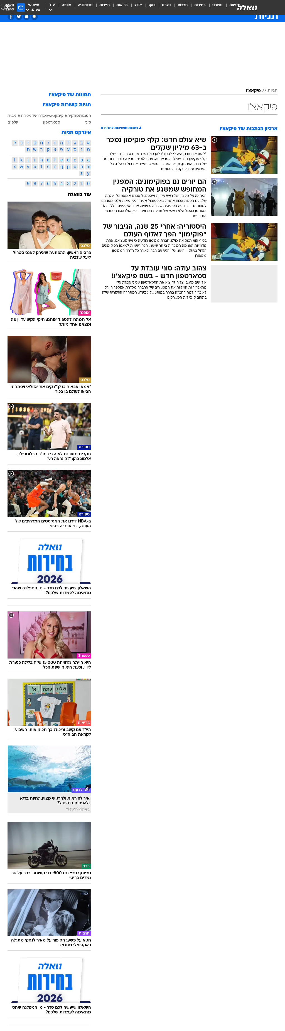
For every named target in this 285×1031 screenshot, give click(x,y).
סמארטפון (51, 122)
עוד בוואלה (79, 194)
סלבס (166, 5)
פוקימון (61, 115)
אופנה (66, 5)
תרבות (183, 5)
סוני (88, 122)
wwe (51, 115)
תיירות (104, 5)
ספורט (217, 5)
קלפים (13, 122)
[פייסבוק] (11, 16)
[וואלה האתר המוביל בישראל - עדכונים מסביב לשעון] (247, 7)
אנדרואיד (39, 115)
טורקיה (73, 115)
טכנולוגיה (85, 5)
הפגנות (85, 115)
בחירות (200, 5)
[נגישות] (7, 7)
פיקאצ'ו (253, 91)
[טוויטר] (18, 16)
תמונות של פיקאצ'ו (70, 95)
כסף (152, 5)
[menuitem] (214, 8)
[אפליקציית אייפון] (26, 16)
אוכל (138, 5)
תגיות (272, 91)
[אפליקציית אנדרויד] (34, 16)
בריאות (122, 5)
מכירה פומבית (19, 115)
